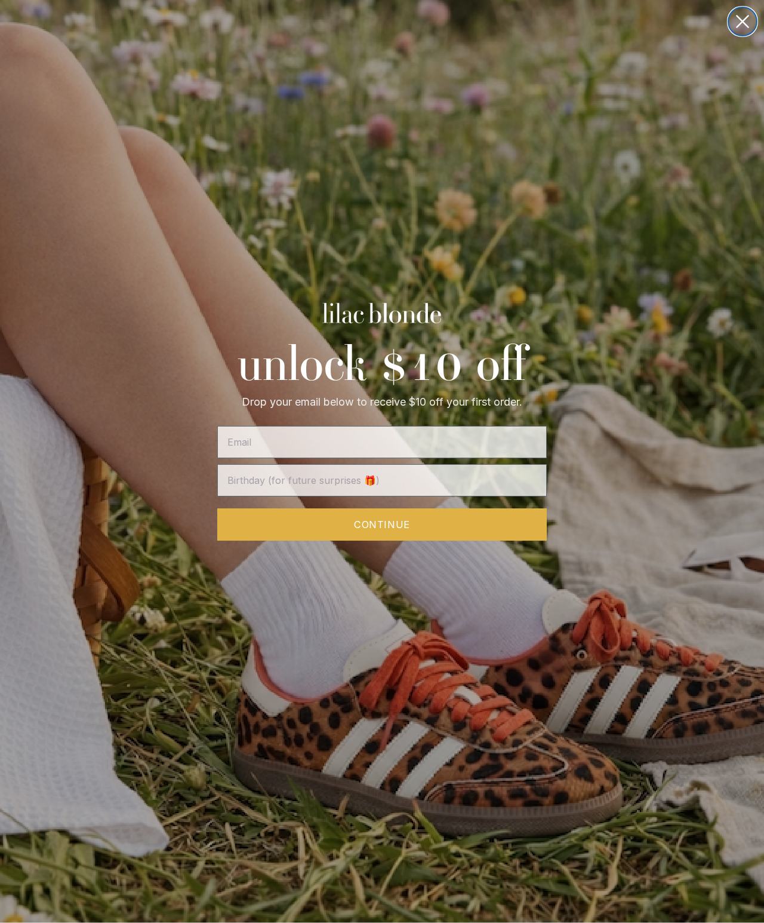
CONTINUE (381, 525)
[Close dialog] (742, 21)
